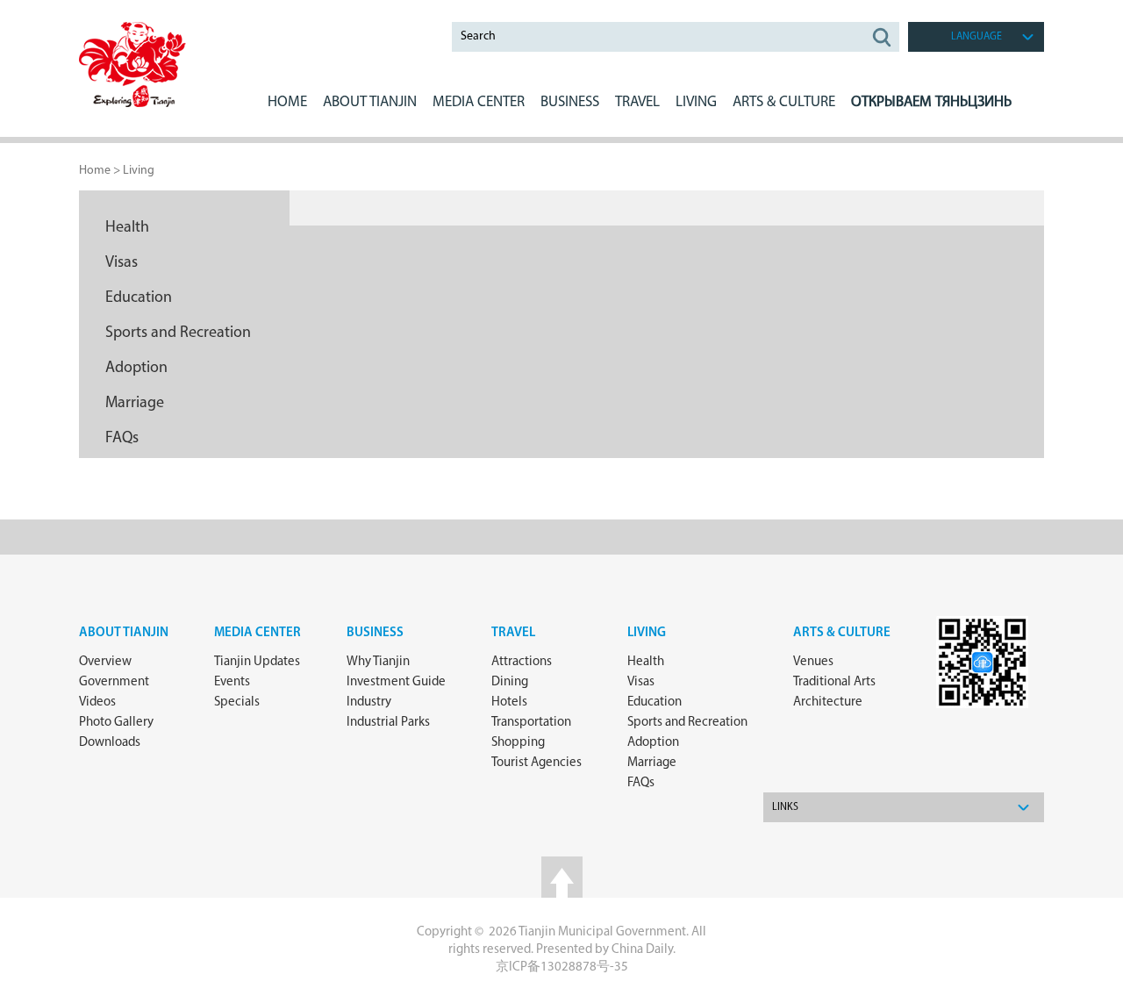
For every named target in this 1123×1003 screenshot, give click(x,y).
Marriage (134, 404)
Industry (369, 702)
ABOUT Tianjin (370, 102)
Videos (97, 702)
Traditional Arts (834, 682)
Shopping (518, 742)
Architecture (827, 702)
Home (287, 102)
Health (127, 228)
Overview (105, 662)
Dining (509, 682)
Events (232, 682)
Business (375, 633)
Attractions (521, 662)
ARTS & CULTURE (784, 102)
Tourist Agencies (536, 763)
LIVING (696, 102)
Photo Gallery (116, 722)
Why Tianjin (378, 662)
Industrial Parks (388, 722)
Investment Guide (396, 682)
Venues (813, 662)
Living (138, 170)
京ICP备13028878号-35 (562, 967)
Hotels (509, 702)
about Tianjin (123, 633)
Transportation (531, 722)
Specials (237, 702)
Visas (121, 263)
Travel (637, 102)
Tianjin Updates (257, 662)
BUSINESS (569, 102)
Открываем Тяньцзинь (931, 102)
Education (138, 298)
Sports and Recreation (178, 333)
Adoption (136, 368)
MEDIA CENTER (479, 102)
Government (114, 682)
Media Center (257, 633)
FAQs (122, 439)
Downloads (109, 742)
